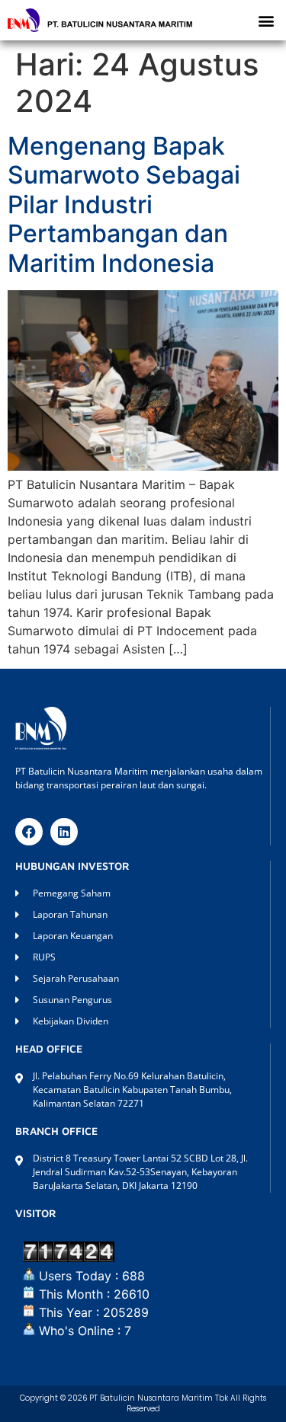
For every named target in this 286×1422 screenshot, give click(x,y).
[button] (265, 20)
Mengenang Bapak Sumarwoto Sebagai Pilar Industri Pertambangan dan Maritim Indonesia (124, 204)
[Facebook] (29, 831)
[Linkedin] (64, 831)
